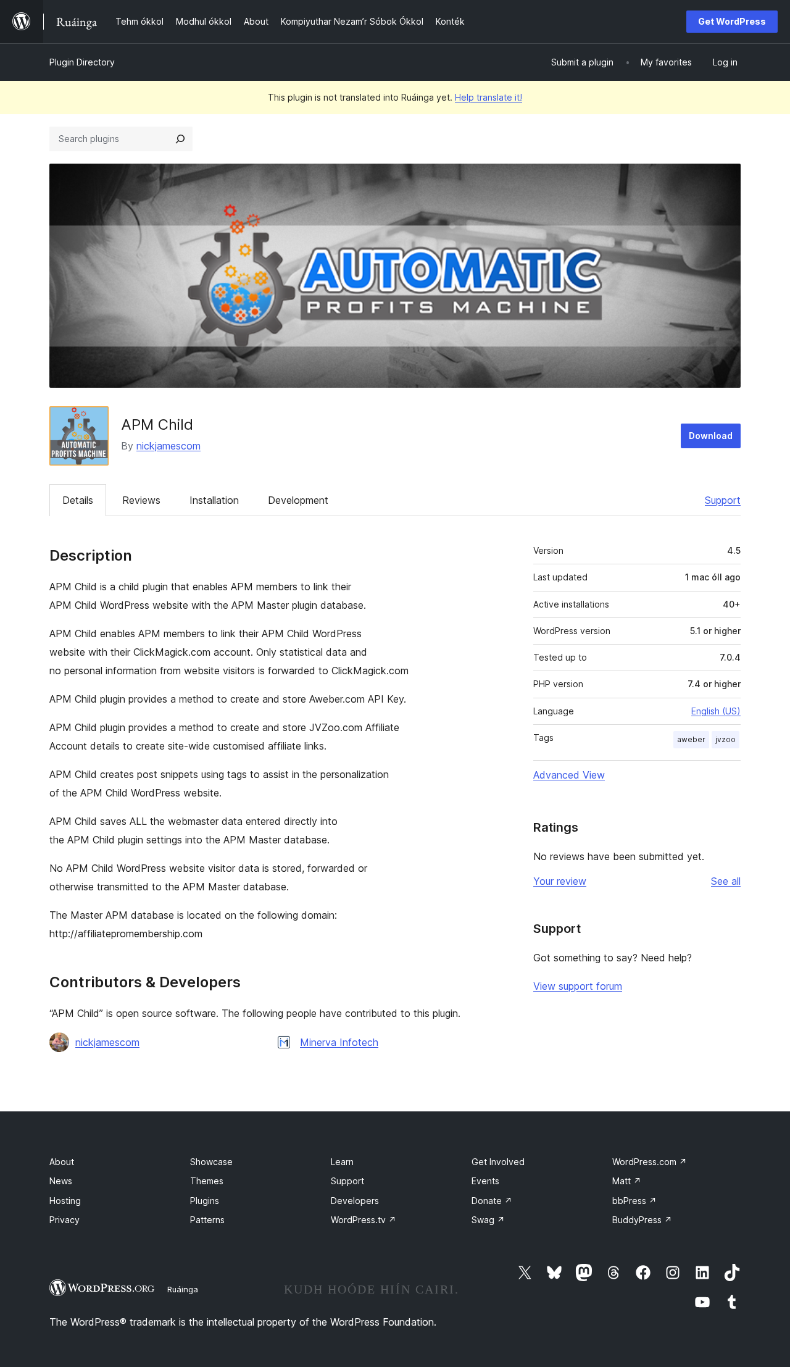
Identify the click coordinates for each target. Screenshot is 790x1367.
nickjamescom (168, 446)
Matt (626, 1181)
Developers (355, 1200)
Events (485, 1181)
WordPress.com (649, 1161)
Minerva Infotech (339, 1042)
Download (711, 435)
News (60, 1181)
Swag (488, 1219)
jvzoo (725, 739)
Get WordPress (732, 21)
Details (77, 500)
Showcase (211, 1161)
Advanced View (569, 775)
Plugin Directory (82, 62)
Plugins (204, 1200)
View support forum (577, 986)
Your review (559, 881)
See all (726, 881)
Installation (214, 500)
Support (723, 500)
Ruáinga (182, 1289)
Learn (342, 1161)
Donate (492, 1200)
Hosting (65, 1200)
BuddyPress (642, 1219)
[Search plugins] (180, 139)
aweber (691, 739)
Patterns (207, 1219)
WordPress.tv (363, 1219)
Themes (206, 1181)
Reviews (141, 500)
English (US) (716, 711)
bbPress (634, 1200)
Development (298, 500)
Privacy (64, 1219)
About (61, 1161)
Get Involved (498, 1161)
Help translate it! (488, 97)
